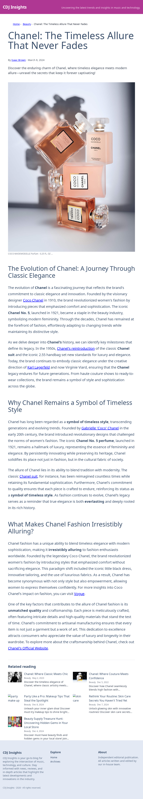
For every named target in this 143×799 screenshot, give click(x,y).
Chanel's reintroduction (76, 348)
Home (16, 24)
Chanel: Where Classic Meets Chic (46, 674)
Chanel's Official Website (28, 648)
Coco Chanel (33, 300)
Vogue (79, 593)
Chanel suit (28, 476)
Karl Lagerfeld (38, 367)
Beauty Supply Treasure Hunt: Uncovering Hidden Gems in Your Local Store (46, 723)
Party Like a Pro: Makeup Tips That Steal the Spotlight (47, 698)
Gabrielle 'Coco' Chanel (100, 428)
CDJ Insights (15, 7)
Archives (55, 761)
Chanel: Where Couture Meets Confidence (109, 676)
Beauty (27, 24)
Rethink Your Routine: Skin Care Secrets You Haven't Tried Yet (110, 698)
